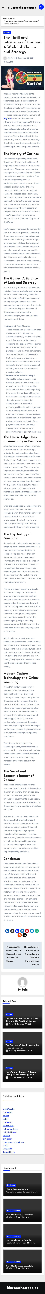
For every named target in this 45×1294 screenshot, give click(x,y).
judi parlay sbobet (10, 1129)
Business (11, 1185)
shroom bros (8, 1126)
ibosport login (9, 1152)
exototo (6, 1136)
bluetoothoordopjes (22, 7)
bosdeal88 (7, 1112)
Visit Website (8, 1109)
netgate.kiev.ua (9, 1132)
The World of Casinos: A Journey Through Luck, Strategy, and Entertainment (21, 1074)
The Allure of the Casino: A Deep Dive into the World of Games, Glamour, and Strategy (21, 1021)
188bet (6, 1116)
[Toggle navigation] (3, 6)
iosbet (5, 1119)
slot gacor (7, 1139)
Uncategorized (13, 1211)
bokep (5, 1145)
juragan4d (7, 1149)
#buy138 (9, 62)
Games (7, 32)
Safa (12, 58)
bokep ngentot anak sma (13, 1142)
